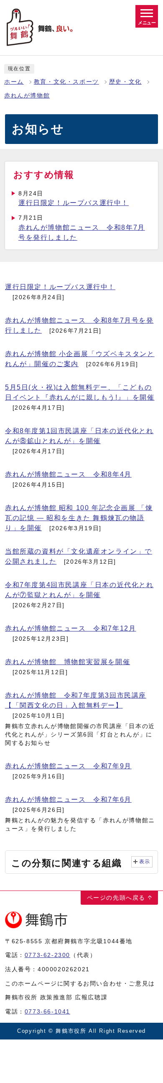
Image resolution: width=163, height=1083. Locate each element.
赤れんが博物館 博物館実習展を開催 (67, 661)
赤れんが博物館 (27, 95)
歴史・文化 (125, 82)
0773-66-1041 (47, 1011)
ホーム (14, 82)
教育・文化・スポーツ (66, 82)
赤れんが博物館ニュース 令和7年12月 (70, 628)
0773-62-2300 (47, 955)
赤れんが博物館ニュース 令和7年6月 (68, 799)
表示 (144, 861)
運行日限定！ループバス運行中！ (73, 202)
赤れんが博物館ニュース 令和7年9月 (68, 766)
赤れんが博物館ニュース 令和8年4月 (68, 474)
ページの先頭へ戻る (116, 897)
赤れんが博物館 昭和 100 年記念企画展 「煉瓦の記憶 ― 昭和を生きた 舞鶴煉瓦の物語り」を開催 (79, 517)
